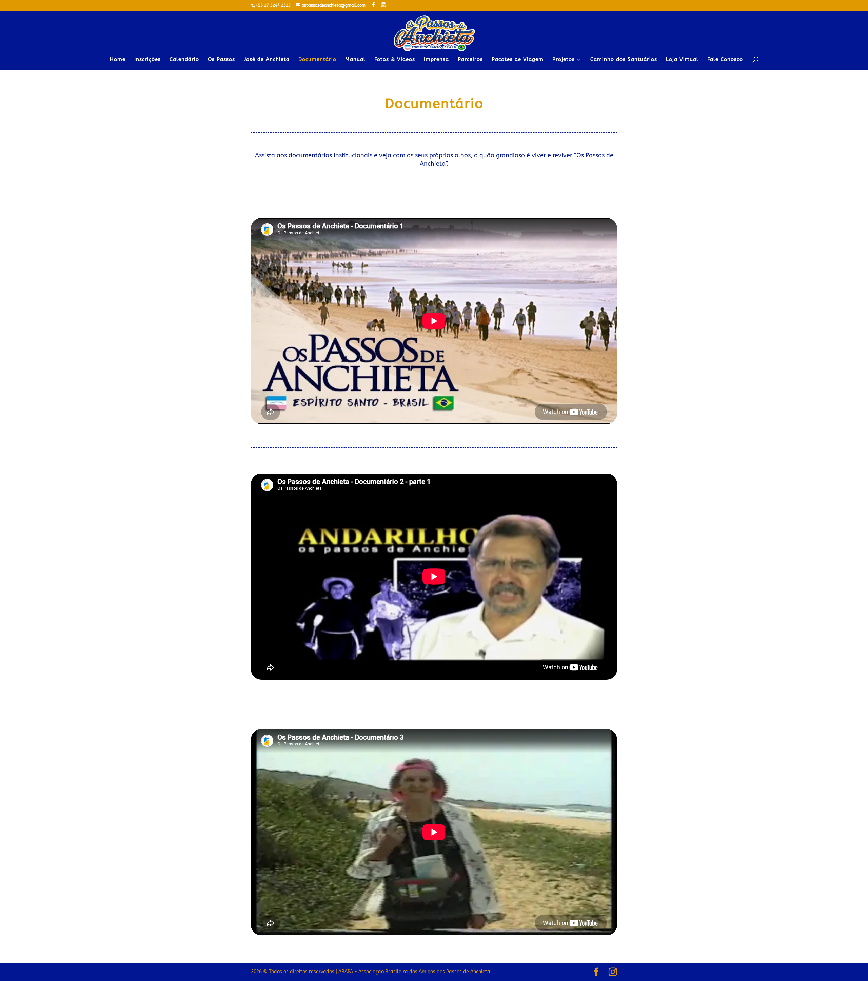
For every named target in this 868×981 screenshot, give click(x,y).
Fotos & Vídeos (394, 59)
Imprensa (436, 59)
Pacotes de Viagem (518, 59)
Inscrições (147, 59)
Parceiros (470, 59)
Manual (355, 59)
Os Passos (221, 59)
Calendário (184, 59)
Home (117, 59)
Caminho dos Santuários (623, 59)
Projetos (563, 59)
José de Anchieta (267, 59)
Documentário (317, 59)
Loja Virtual (682, 59)
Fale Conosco (725, 59)
